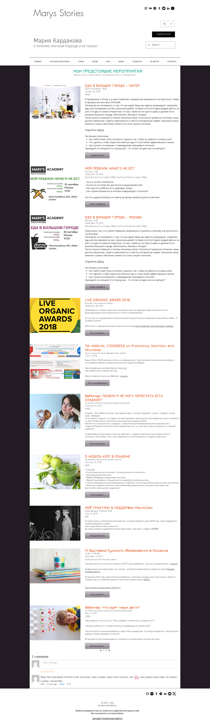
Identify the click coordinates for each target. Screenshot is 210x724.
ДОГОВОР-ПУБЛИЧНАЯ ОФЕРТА (107, 719)
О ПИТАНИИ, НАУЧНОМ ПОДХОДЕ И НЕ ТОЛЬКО (65, 46)
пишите (124, 376)
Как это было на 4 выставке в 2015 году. (103, 588)
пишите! (97, 321)
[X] (172, 8)
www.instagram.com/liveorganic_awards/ (154, 326)
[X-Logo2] (174, 693)
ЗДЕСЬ (100, 130)
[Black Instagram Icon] (146, 8)
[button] (60, 61)
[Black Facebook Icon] (159, 8)
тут (125, 368)
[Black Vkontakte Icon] (150, 8)
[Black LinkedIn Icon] (168, 8)
